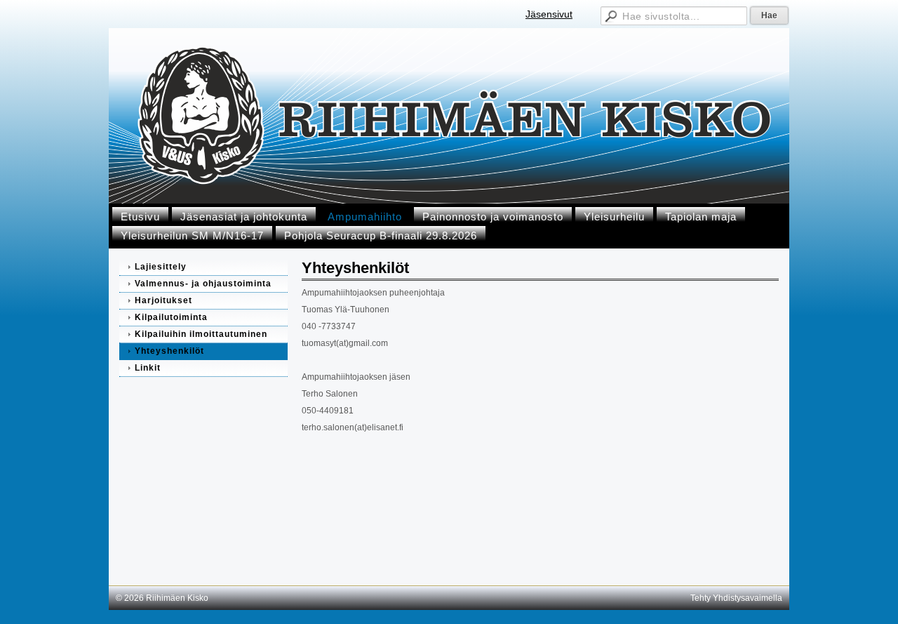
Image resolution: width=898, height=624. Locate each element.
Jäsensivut (548, 14)
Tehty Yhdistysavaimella (736, 598)
